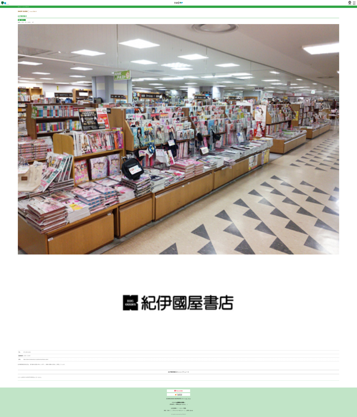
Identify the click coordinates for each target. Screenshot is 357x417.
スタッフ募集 (182, 408)
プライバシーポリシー (178, 410)
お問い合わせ (189, 410)
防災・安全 (167, 410)
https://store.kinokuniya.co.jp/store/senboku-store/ (35, 359)
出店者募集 (174, 408)
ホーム (19, 6)
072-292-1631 (27, 352)
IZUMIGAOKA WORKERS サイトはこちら (178, 398)
